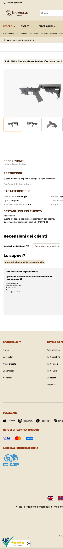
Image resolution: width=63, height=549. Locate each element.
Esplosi (25, 26)
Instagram (28, 421)
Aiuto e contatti (14, 2)
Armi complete (8, 33)
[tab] (24, 262)
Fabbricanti (46, 26)
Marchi (6, 350)
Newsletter (8, 378)
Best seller (8, 357)
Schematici (8, 371)
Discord (11, 420)
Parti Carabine (21, 33)
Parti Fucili (44, 33)
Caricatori (53, 33)
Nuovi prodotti (9, 364)
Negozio (7, 26)
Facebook (45, 421)
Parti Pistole (33, 33)
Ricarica (51, 384)
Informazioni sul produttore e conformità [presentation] (24, 262)
